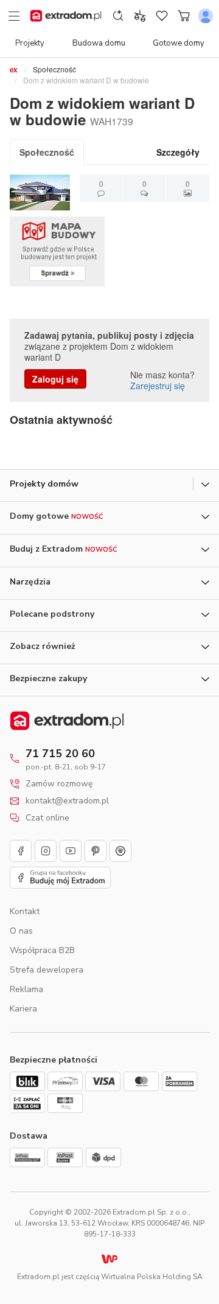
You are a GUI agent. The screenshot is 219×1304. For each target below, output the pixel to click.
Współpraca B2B (42, 950)
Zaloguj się (55, 379)
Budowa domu (98, 43)
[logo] (66, 16)
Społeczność (54, 69)
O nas (21, 931)
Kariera (23, 1008)
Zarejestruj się (157, 386)
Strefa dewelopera (46, 970)
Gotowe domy (178, 43)
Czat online (47, 818)
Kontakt (25, 911)
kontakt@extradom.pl (67, 801)
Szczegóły (178, 152)
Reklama (26, 989)
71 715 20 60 (60, 753)
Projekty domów (44, 484)
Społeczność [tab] (46, 152)
